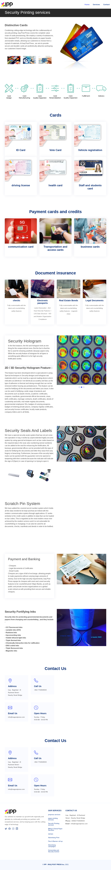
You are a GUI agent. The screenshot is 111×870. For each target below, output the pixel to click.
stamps (50, 834)
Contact (106, 4)
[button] (79, 387)
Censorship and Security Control (53, 850)
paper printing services (53, 819)
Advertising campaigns (52, 845)
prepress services (54, 814)
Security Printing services (53, 824)
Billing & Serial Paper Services (55, 829)
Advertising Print (53, 837)
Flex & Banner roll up (55, 841)
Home (87, 4)
